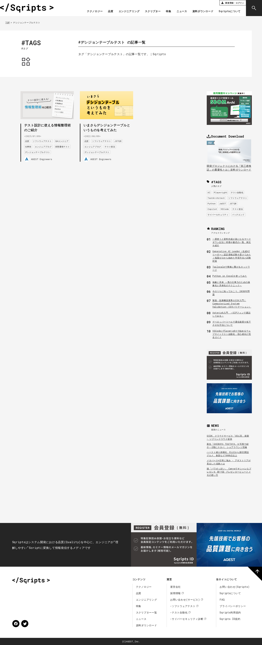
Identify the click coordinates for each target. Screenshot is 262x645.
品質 (110, 11)
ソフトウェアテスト (42, 141)
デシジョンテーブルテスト (37, 152)
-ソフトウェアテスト (182, 606)
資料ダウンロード (203, 11)
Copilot (212, 209)
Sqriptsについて (230, 11)
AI (209, 192)
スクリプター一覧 (146, 612)
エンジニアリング (129, 11)
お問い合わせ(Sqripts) (235, 586)
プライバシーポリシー (233, 606)
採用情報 (175, 593)
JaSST (222, 203)
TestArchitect (216, 198)
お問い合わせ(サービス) (185, 599)
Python (212, 203)
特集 (168, 11)
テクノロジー (95, 11)
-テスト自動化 (178, 612)
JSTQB (118, 141)
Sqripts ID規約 (230, 619)
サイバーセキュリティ (218, 214)
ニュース (182, 11)
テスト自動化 (237, 192)
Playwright (220, 192)
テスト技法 (110, 146)
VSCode (225, 209)
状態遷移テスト (62, 146)
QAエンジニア (62, 141)
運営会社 (175, 586)
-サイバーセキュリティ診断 (186, 619)
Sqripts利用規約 (230, 612)
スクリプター (153, 11)
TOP (7, 22)
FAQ (222, 599)
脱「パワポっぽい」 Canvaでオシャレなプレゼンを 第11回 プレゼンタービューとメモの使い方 (229, 471)
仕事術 (28, 146)
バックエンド (238, 214)
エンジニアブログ (43, 146)
